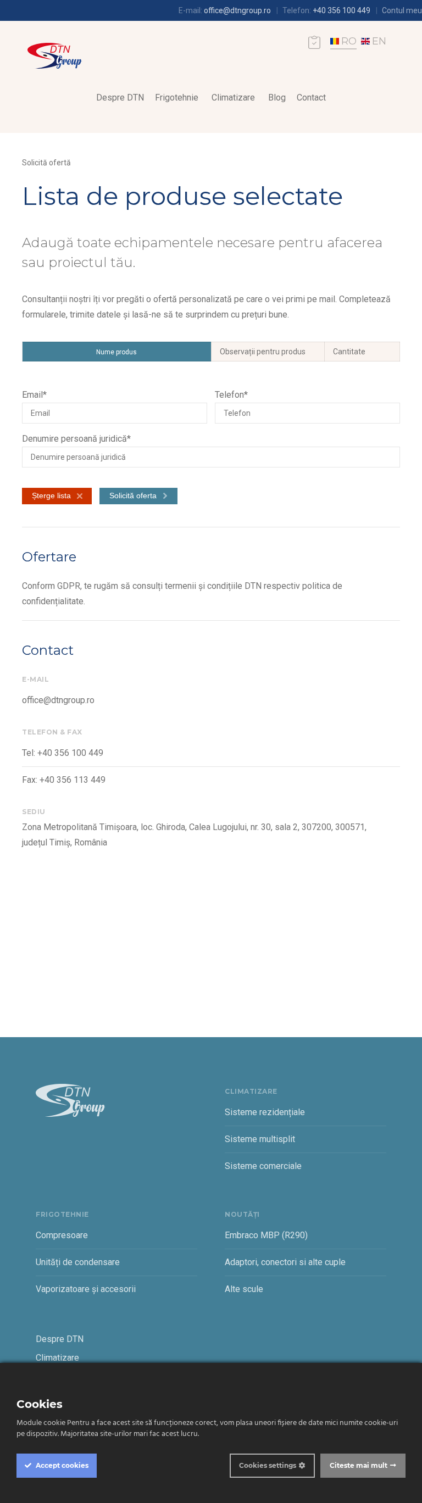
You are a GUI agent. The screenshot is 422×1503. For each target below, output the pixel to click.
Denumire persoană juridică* (76, 438)
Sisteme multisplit (260, 1139)
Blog (277, 97)
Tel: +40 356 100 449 (62, 753)
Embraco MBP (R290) (266, 1235)
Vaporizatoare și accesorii (86, 1289)
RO (349, 41)
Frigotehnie (176, 97)
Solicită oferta (133, 495)
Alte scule (244, 1289)
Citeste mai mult (358, 1465)
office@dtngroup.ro (237, 10)
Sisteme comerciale (263, 1166)
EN (379, 41)
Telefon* (231, 394)
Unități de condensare (78, 1262)
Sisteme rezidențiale (265, 1112)
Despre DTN (120, 97)
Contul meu (402, 10)
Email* (34, 394)
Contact (311, 97)
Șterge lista (51, 495)
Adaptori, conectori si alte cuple (285, 1262)
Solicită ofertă (46, 162)
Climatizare (233, 97)
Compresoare (62, 1235)
